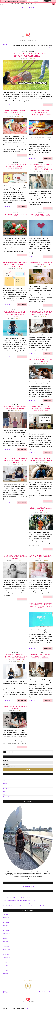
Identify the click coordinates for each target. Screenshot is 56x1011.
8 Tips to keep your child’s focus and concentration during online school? (40, 656)
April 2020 (5, 970)
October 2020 (6, 954)
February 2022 (6, 928)
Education (24, 51)
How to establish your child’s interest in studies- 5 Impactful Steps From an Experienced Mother (15, 313)
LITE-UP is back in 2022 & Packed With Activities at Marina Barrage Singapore (15, 166)
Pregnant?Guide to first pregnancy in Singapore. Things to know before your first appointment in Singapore (15, 657)
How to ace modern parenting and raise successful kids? (15, 407)
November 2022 (6, 922)
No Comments (31, 58)
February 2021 (6, 944)
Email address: (6, 764)
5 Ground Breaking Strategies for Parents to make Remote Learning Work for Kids (41, 312)
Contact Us (6, 992)
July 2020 (5, 962)
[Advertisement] (28, 19)
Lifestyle (40, 260)
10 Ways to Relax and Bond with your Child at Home (40, 360)
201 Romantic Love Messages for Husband (15, 707)
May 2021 (5, 938)
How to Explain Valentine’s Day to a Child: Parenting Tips (41, 215)
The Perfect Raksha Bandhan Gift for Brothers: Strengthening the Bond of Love (41, 113)
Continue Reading (47, 104)
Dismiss (27, 1008)
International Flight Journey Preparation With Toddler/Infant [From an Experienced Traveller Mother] (41, 167)
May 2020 (5, 968)
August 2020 (6, 960)
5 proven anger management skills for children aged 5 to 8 (41, 459)
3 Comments (44, 363)
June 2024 (5, 914)
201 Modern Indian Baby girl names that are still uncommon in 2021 (41, 556)
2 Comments (20, 661)
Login (4, 991)
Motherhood (15, 212)
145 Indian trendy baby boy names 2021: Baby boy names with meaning (15, 556)
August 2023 (6, 919)
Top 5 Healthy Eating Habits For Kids (15, 215)
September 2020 (6, 957)
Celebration (41, 108)
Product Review (6, 796)
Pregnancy (18, 108)
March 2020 (5, 973)
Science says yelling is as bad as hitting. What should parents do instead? (15, 460)
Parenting (31, 51)
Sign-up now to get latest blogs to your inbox (15, 1)
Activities (11, 108)
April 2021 (5, 941)
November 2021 (6, 930)
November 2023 (6, 917)
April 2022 (5, 925)
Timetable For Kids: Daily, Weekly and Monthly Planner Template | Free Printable (15, 264)
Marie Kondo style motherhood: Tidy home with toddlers (41, 263)
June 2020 (5, 965)
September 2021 (6, 933)
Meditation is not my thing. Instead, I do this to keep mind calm (41, 508)
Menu (7, 45)
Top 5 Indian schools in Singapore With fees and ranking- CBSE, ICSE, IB (41, 408)
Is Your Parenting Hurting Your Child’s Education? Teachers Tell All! (28, 55)
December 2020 (6, 949)
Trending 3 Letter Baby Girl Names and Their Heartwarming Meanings (15, 112)
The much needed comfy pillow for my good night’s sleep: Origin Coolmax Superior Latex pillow (40, 605)
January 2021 (6, 946)
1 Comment (45, 266)
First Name (5, 760)
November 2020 (6, 952)
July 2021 (5, 936)
